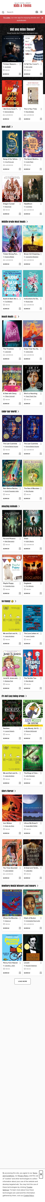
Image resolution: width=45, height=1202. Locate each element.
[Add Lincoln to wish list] (40, 973)
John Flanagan (30, 776)
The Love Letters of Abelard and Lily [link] (32, 634)
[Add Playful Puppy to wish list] (19, 593)
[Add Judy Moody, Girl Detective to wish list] (40, 738)
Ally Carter (29, 67)
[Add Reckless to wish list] (19, 738)
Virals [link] (26, 539)
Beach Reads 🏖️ (9, 316)
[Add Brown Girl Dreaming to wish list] (40, 264)
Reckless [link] (6, 728)
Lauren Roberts (9, 731)
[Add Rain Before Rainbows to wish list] (19, 498)
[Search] (3, 12)
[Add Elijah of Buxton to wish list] (40, 928)
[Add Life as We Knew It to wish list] (40, 833)
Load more (22, 981)
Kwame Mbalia (9, 257)
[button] (19, 64)
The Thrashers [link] (8, 349)
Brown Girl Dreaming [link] (32, 254)
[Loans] (37, 12)
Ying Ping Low (9, 162)
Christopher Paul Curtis (33, 921)
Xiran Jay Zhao (9, 826)
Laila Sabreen (9, 871)
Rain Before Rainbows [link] (11, 489)
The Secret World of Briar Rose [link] (32, 159)
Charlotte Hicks (9, 586)
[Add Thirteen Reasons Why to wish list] (19, 74)
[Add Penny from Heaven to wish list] (19, 973)
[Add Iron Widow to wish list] (19, 833)
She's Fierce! (8, 791)
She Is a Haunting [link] (30, 394)
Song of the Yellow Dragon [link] (11, 159)
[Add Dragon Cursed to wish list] (19, 214)
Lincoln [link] (26, 963)
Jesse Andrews (9, 636)
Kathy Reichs (30, 541)
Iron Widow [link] (7, 823)
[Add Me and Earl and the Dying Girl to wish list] (19, 643)
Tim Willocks (30, 586)
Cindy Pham (29, 162)
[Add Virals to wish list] (40, 548)
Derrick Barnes (9, 112)
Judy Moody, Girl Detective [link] (32, 728)
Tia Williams (8, 301)
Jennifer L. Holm (10, 966)
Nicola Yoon (29, 301)
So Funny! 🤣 (8, 601)
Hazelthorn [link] (28, 204)
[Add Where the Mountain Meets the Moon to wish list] (19, 928)
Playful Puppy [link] (8, 583)
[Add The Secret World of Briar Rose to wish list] (40, 169)
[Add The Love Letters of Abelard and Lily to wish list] (40, 643)
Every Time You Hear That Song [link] (32, 349)
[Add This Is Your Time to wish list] (41, 119)
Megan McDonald (31, 731)
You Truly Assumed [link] (10, 868)
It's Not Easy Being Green (13, 696)
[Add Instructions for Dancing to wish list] (40, 308)
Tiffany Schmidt (10, 396)
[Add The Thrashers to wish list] (19, 359)
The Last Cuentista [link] (10, 444)
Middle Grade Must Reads (14, 221)
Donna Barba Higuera (11, 446)
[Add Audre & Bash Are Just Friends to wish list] (19, 308)
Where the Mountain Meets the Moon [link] (11, 918)
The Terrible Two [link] (30, 678)
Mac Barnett (29, 681)
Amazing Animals (10, 506)
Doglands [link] (27, 583)
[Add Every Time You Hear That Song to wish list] (40, 359)
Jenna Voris (29, 352)
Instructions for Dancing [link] (32, 299)
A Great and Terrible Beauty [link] (32, 868)
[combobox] (18, 12)
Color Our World (9, 411)
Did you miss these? (22, 29)
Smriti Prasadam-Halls (12, 491)
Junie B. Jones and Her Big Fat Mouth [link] (11, 678)
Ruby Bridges (30, 112)
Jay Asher (8, 67)
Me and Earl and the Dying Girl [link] (11, 634)
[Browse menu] (41, 12)
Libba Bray (29, 871)
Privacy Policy (23, 1176)
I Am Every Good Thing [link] (11, 109)
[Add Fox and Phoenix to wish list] (19, 548)
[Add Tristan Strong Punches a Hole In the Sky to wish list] (19, 264)
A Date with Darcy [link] (9, 394)
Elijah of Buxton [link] (30, 918)
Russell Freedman (31, 966)
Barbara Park (9, 681)
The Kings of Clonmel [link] (32, 773)
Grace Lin (8, 921)
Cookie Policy (28, 1195)
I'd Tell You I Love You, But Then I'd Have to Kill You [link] (32, 64)
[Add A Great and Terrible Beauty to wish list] (40, 878)
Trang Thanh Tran (31, 396)
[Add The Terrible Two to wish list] (40, 688)
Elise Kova (8, 207)
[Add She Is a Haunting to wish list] (40, 403)
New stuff (6, 126)
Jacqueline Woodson (32, 257)
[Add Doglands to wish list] (40, 593)
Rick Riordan (30, 491)
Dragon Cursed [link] (8, 204)
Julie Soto (8, 352)
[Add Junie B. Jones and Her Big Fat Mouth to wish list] (19, 688)
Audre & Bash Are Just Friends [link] (11, 299)
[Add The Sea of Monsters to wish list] (40, 498)
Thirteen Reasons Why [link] (11, 64)
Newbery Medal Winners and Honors (19, 885)
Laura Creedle (30, 636)
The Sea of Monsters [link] (31, 489)
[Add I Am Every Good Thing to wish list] (19, 119)
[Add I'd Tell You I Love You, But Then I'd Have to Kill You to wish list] (41, 74)
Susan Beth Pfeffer (31, 826)
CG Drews (29, 207)
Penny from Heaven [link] (10, 963)
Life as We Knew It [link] (30, 823)
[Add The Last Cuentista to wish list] (19, 454)
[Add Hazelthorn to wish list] (40, 214)
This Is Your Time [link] (30, 109)
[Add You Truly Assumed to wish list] (19, 878)
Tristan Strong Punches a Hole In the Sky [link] (11, 254)
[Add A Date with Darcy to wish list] (19, 403)
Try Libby (6, 18)
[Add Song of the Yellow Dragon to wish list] (19, 169)
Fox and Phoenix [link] (9, 539)
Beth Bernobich (9, 541)
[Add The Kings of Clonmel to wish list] (40, 783)
